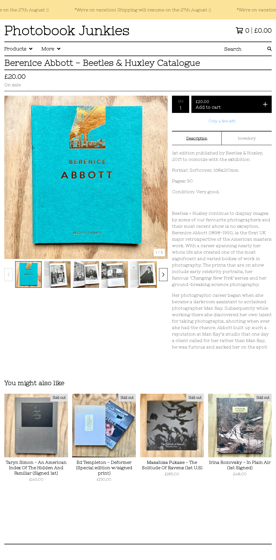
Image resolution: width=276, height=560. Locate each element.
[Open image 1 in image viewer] (86, 177)
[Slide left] (8, 274)
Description (196, 138)
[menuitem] (18, 48)
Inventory (247, 138)
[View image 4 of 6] (114, 274)
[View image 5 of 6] (143, 274)
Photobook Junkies (67, 30)
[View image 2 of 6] (57, 274)
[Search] (269, 48)
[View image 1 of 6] (28, 274)
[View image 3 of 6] (86, 274)
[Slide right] (163, 274)
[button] (138, 9)
